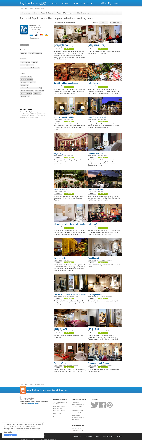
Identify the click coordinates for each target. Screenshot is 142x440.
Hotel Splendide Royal (97, 117)
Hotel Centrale (60, 258)
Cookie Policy (52, 439)
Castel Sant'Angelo (34, 114)
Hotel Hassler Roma (96, 44)
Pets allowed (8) (25, 96)
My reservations (76, 428)
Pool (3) (31, 53)
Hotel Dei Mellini (94, 223)
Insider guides (76, 415)
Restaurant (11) (39, 90)
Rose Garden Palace (59, 406)
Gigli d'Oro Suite (60, 328)
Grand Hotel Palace (95, 153)
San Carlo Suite (60, 363)
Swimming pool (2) (26, 76)
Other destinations (83, 13)
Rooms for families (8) (27, 79)
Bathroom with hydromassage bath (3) (31, 88)
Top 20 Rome (57, 417)
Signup (103, 3)
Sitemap (119, 436)
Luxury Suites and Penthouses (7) (30, 67)
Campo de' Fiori (40, 116)
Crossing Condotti (95, 294)
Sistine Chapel (34, 118)
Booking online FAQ (77, 430)
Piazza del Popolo (25, 112)
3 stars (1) (30, 65)
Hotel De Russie (60, 189)
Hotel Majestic (94, 82)
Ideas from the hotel (77, 413)
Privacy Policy (43, 439)
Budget (75, 3)
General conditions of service (29, 439)
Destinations (53, 3)
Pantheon (32, 116)
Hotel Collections (86, 3)
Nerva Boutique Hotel (78, 404)
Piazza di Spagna (36, 112)
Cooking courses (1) (26, 93)
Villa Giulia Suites (77, 407)
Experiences (66, 3)
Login (103, 2)
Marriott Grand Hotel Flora (64, 117)
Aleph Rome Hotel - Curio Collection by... (70, 223)
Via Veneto (43, 114)
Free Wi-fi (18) (24, 85)
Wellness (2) (38, 53)
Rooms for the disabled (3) (28, 82)
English (116, 3)
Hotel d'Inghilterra (95, 189)
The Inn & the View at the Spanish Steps (70, 294)
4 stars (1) (23, 65)
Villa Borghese (24, 114)
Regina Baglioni (60, 153)
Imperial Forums (24, 118)
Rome (36, 13)
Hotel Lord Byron (61, 44)
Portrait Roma (93, 328)
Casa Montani (93, 258)
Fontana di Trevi (24, 116)
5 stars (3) (34, 62)
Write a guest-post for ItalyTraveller (78, 418)
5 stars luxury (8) (25, 62)
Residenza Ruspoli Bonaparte (99, 363)
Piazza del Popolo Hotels (65, 13)
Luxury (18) (24, 53)
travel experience (33, 404)
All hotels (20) (24, 45)
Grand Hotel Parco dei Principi (66, 82)
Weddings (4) (37, 93)
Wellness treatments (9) (27, 90)
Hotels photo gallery (77, 410)
